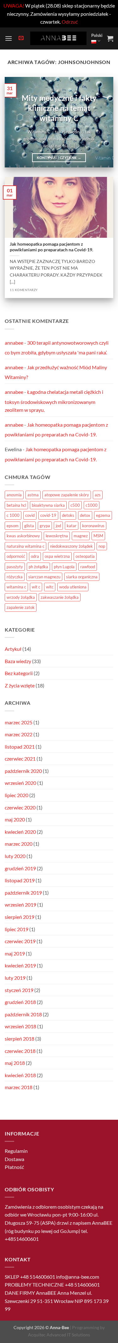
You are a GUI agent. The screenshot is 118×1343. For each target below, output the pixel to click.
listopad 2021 (20, 747)
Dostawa (14, 1159)
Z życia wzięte (20, 685)
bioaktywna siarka (48, 505)
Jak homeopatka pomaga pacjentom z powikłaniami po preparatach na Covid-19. (51, 247)
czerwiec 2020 (20, 807)
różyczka (15, 576)
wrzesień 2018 (20, 1026)
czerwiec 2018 (20, 1051)
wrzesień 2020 (20, 783)
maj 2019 (15, 953)
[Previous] (14, 122)
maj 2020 (15, 819)
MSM (98, 535)
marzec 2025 (18, 722)
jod (58, 525)
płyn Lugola (64, 566)
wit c (36, 586)
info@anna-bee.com (77, 1277)
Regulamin (16, 1151)
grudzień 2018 (20, 1002)
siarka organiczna (82, 576)
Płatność (14, 1167)
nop (101, 546)
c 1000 (13, 515)
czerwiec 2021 (20, 759)
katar (71, 525)
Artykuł (13, 649)
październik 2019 (23, 893)
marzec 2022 (18, 734)
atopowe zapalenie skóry (66, 494)
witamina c (16, 586)
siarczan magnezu (44, 576)
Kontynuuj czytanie (59, 157)
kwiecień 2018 (20, 1075)
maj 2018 (15, 1063)
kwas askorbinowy (23, 535)
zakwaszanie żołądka (60, 597)
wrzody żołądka (21, 597)
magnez (81, 535)
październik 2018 (23, 1014)
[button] (8, 38)
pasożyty (15, 566)
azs (98, 494)
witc (49, 586)
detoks (68, 515)
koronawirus (93, 525)
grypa (45, 525)
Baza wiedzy (18, 661)
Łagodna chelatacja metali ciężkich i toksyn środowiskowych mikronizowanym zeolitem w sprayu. (54, 401)
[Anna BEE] (58, 38)
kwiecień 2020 (20, 832)
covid (30, 515)
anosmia (14, 494)
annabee (14, 343)
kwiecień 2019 (20, 965)
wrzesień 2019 (20, 905)
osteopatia (85, 556)
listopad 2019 (20, 880)
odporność (16, 556)
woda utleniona (73, 586)
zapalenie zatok (21, 607)
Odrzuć (70, 22)
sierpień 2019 (19, 917)
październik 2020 (23, 771)
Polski (97, 35)
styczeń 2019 (19, 990)
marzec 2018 (18, 1087)
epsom (13, 525)
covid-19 (48, 515)
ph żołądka (38, 566)
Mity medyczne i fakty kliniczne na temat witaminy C (59, 108)
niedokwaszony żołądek (71, 546)
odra (35, 556)
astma (33, 494)
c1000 (92, 505)
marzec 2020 (18, 844)
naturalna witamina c (25, 546)
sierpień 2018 (19, 1039)
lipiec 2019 (16, 929)
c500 (75, 505)
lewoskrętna (57, 535)
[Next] (103, 122)
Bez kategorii (19, 673)
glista (29, 525)
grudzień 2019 (20, 868)
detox (85, 515)
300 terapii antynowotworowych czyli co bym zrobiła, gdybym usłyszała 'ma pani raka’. (57, 348)
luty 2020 (15, 856)
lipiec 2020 (16, 795)
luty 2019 (15, 978)
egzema (103, 515)
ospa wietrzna (57, 556)
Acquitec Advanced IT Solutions (59, 1334)
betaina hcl (16, 505)
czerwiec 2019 (20, 941)
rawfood (87, 566)
